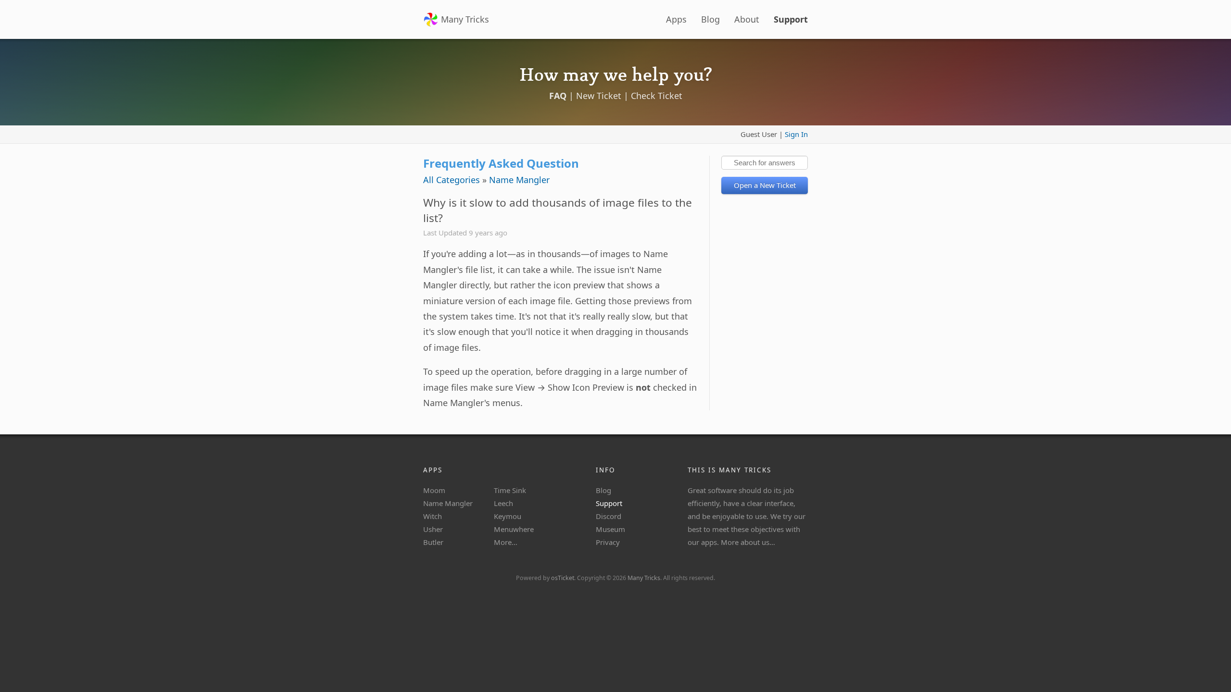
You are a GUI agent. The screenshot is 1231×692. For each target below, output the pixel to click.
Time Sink (510, 490)
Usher (433, 529)
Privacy (608, 542)
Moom (434, 490)
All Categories (451, 179)
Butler (433, 542)
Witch (432, 516)
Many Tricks (465, 19)
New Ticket (598, 95)
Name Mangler (519, 179)
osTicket (562, 578)
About (746, 19)
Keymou (507, 516)
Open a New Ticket (765, 185)
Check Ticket (656, 95)
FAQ (557, 95)
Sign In (796, 134)
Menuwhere (514, 529)
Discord (608, 516)
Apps (676, 19)
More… (505, 542)
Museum (610, 529)
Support (791, 19)
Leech (503, 503)
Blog (710, 19)
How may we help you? (615, 75)
